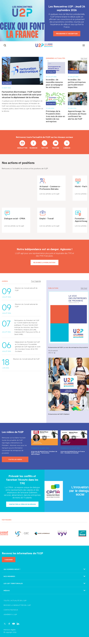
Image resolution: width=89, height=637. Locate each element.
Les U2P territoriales (13, 583)
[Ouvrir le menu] (83, 45)
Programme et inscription (67, 34)
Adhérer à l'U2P (10, 614)
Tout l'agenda (36, 281)
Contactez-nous (11, 610)
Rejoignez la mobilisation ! (44, 262)
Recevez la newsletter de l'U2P (17, 605)
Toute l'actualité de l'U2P (15, 600)
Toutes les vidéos (15, 459)
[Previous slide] (5, 533)
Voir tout (84, 58)
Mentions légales (10, 630)
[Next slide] (84, 533)
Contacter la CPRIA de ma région (22, 504)
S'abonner (9, 560)
